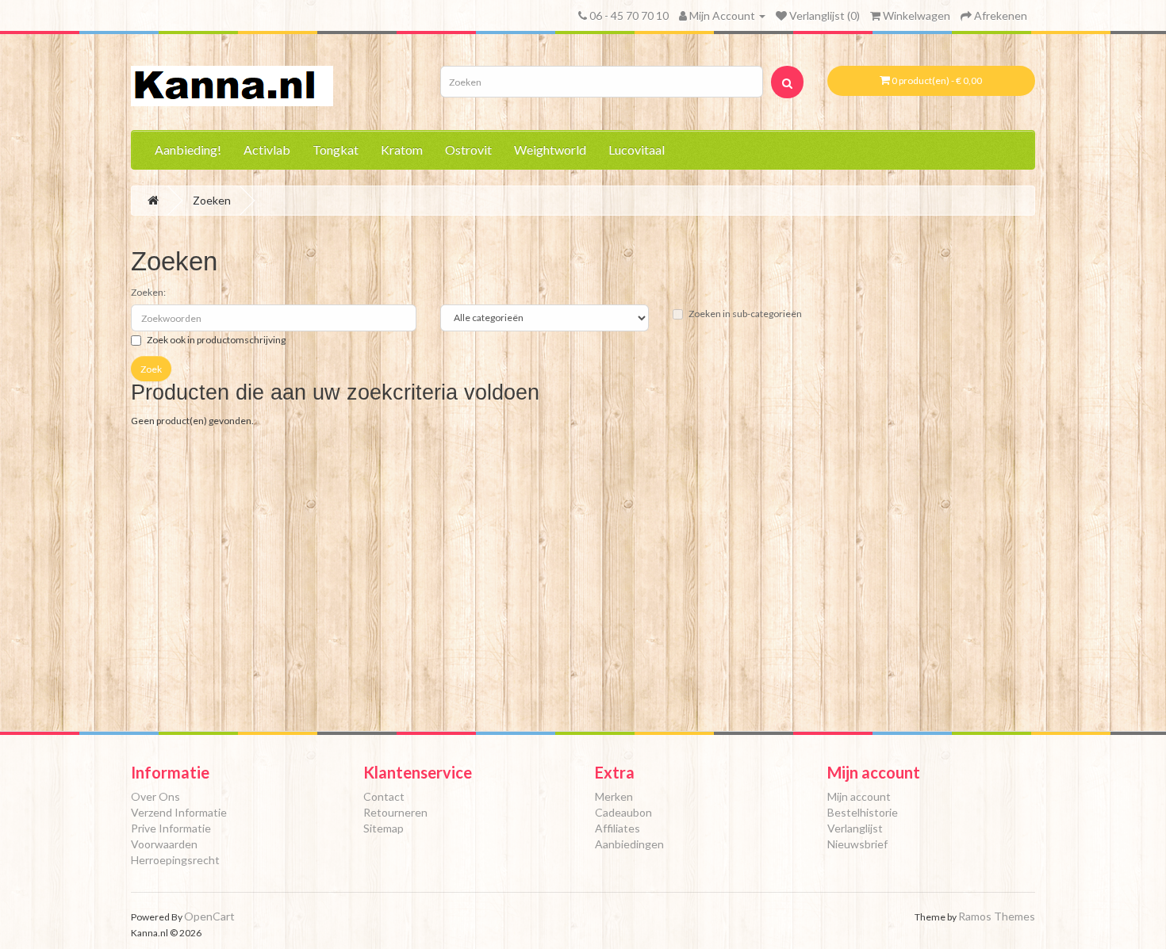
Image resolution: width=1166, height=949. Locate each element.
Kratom (402, 149)
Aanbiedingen (629, 844)
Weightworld (550, 149)
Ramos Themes (996, 916)
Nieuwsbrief (857, 844)
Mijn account (859, 796)
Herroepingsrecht (175, 860)
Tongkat (336, 149)
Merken (614, 796)
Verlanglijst (855, 828)
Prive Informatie (171, 828)
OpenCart (209, 916)
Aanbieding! (188, 149)
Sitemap (383, 828)
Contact (384, 796)
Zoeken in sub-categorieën (745, 314)
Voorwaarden (164, 844)
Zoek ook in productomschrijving (216, 340)
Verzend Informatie (179, 812)
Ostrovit (468, 149)
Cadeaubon (623, 812)
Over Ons (155, 796)
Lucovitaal (636, 149)
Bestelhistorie (862, 812)
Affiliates (617, 828)
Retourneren (395, 812)
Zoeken (212, 200)
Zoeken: (148, 292)
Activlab (267, 149)
